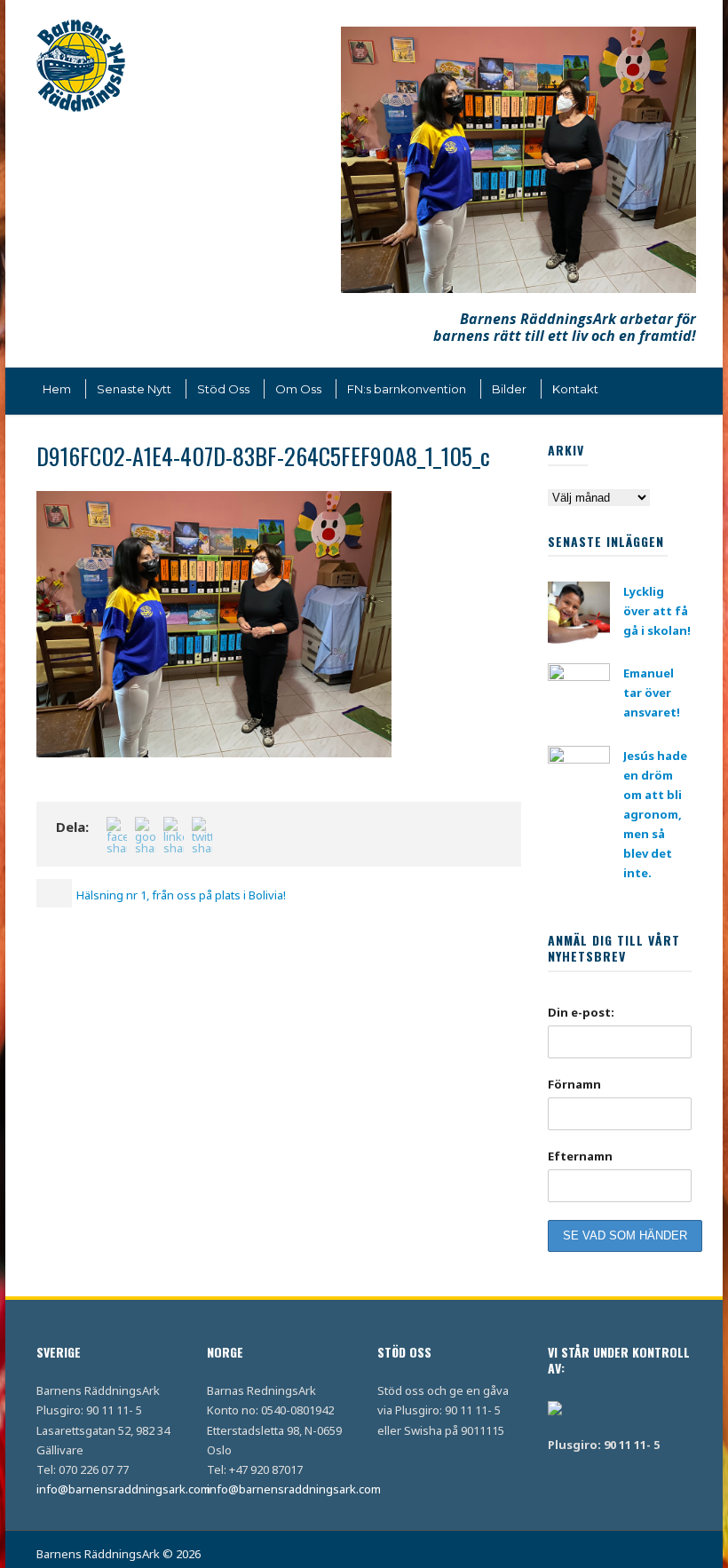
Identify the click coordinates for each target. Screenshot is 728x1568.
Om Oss (298, 389)
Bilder (509, 389)
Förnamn (574, 1084)
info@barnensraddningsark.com (123, 1489)
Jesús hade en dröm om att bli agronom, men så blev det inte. (655, 815)
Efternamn (580, 1156)
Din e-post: (581, 1012)
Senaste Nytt (134, 389)
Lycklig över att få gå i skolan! (657, 610)
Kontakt (575, 389)
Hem (57, 389)
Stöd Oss (223, 389)
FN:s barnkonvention (406, 389)
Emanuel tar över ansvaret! (651, 692)
